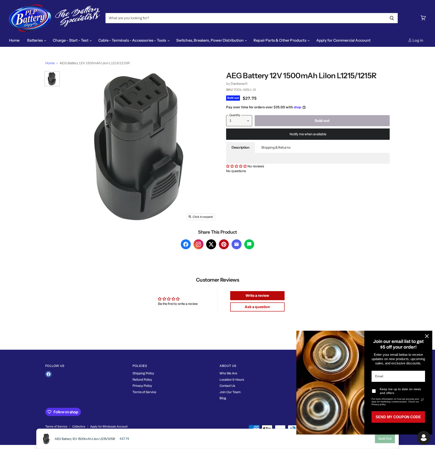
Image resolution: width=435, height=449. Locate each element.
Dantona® (239, 83)
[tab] (240, 147)
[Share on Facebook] (186, 244)
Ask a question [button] (257, 307)
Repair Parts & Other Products (280, 40)
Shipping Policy (143, 373)
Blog (223, 398)
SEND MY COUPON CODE (398, 417)
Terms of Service (144, 392)
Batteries (35, 40)
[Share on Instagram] (198, 244)
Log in (417, 40)
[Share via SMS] (249, 244)
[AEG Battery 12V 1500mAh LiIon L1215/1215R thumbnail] (52, 78)
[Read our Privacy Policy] (422, 399)
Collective (78, 426)
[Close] (426, 336)
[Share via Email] (237, 244)
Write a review (257, 295)
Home (14, 40)
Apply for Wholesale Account (109, 426)
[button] (236, 166)
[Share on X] (211, 244)
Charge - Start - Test (71, 40)
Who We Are (228, 373)
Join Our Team (230, 392)
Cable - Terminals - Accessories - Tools (132, 40)
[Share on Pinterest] (224, 244)
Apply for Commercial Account (343, 40)
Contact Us (227, 385)
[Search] (392, 18)
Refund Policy (142, 379)
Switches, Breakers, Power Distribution (210, 40)
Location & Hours (232, 379)
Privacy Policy (142, 385)
